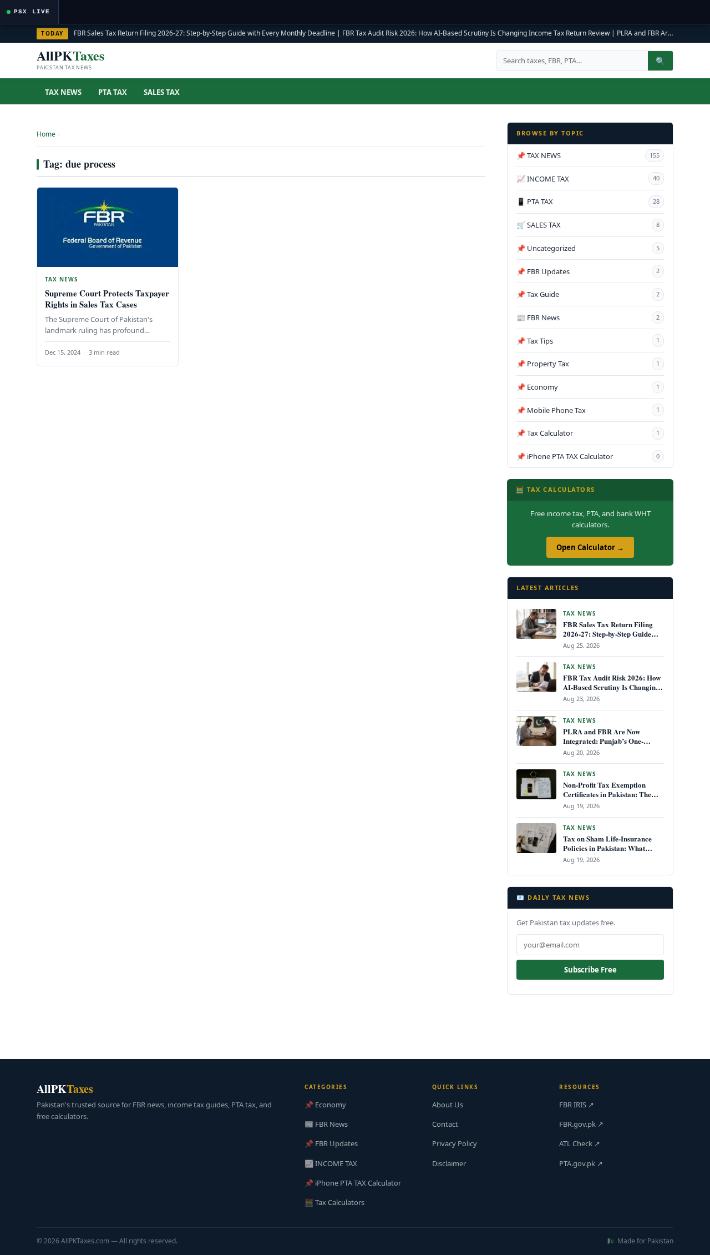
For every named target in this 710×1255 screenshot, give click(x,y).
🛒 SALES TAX (588, 225)
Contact (445, 1124)
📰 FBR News (588, 317)
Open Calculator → (590, 547)
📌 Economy (588, 387)
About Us (447, 1105)
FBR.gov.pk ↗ (581, 1124)
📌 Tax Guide (588, 294)
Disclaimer (449, 1163)
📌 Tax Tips (588, 341)
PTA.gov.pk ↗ (581, 1163)
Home (46, 134)
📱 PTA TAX (588, 201)
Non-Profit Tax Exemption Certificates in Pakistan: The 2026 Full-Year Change (607, 794)
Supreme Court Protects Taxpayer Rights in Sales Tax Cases (107, 298)
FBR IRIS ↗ (576, 1105)
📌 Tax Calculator (588, 433)
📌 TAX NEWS (588, 155)
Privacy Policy (454, 1143)
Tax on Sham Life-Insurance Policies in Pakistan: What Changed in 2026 (607, 848)
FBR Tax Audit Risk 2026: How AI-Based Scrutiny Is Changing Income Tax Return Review (476, 33)
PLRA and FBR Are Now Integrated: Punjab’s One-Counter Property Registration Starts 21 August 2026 (611, 745)
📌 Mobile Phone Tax (588, 410)
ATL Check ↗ (579, 1143)
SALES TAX (162, 92)
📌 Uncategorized (588, 248)
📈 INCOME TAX (588, 179)
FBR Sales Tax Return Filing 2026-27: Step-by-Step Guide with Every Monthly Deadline (204, 33)
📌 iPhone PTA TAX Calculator (588, 456)
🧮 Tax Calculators (334, 1202)
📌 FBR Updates (588, 271)
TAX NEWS (63, 92)
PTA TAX (112, 92)
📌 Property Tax (588, 364)
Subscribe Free (590, 970)
